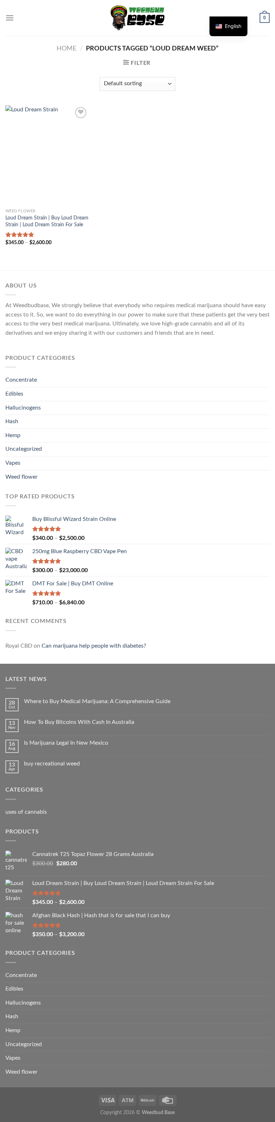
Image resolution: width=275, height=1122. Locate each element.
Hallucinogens (23, 408)
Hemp (12, 435)
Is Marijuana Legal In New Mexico (66, 743)
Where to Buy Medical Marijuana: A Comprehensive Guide (97, 701)
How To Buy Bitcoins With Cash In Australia (79, 722)
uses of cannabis (26, 812)
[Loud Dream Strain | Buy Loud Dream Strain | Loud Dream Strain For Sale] (47, 155)
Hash (11, 421)
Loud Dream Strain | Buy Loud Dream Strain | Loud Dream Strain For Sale (46, 221)
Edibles (14, 394)
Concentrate (21, 380)
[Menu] (9, 17)
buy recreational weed (52, 763)
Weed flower (21, 477)
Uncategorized (23, 449)
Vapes (12, 463)
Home (66, 48)
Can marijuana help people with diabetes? (94, 646)
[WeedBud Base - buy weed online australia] (137, 18)
